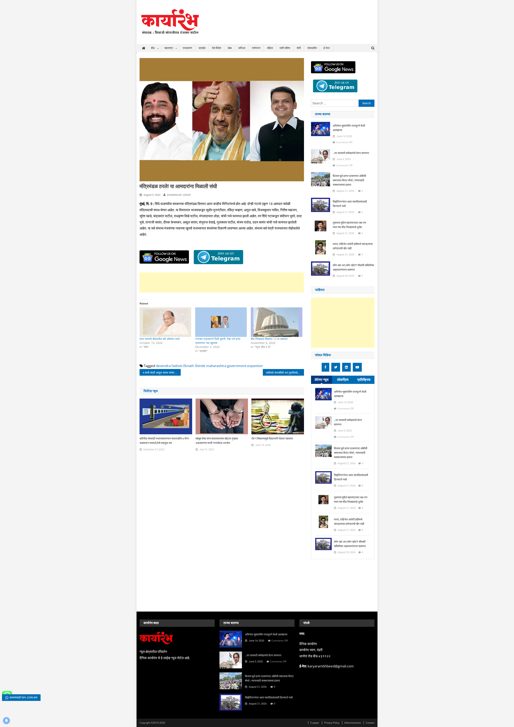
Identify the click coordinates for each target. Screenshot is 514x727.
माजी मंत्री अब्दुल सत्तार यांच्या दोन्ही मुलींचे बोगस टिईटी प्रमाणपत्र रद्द (163, 372)
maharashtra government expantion (234, 365)
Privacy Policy (331, 722)
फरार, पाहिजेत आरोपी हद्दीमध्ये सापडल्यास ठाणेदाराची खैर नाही (353, 246)
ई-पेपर (326, 48)
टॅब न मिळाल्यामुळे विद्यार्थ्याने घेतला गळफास (272, 438)
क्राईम (202, 48)
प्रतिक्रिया (363, 379)
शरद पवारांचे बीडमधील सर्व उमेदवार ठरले (159, 339)
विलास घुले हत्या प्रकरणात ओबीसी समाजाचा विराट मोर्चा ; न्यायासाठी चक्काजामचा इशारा (349, 180)
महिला (270, 48)
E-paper (314, 722)
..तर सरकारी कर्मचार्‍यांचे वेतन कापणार (351, 153)
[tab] (321, 380)
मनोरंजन (256, 48)
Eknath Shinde (194, 365)
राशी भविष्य (284, 48)
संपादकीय (312, 48)
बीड (153, 48)
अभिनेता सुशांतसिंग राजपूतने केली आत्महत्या (349, 128)
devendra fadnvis (169, 365)
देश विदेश (216, 48)
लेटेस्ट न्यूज (321, 379)
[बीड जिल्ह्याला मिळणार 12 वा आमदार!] (276, 322)
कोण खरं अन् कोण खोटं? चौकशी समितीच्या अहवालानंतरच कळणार (353, 267)
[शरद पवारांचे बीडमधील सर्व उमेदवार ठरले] (165, 322)
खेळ (230, 48)
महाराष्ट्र (168, 48)
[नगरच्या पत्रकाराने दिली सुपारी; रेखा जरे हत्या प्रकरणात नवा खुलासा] (221, 322)
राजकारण (187, 48)
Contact (370, 722)
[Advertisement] (222, 282)
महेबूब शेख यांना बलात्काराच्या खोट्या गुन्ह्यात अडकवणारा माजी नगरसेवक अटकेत (217, 441)
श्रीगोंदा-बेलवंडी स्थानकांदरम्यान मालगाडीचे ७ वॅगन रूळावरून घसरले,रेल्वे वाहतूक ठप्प (164, 441)
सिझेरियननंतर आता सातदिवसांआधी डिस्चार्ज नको (350, 204)
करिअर (241, 48)
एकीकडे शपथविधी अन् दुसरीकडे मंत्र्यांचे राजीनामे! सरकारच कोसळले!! (285, 372)
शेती (299, 48)
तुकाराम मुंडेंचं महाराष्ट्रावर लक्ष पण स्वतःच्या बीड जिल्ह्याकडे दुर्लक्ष (349, 225)
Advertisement (352, 722)
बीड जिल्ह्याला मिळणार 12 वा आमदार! (269, 339)
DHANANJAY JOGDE (179, 194)
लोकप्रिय (342, 379)
